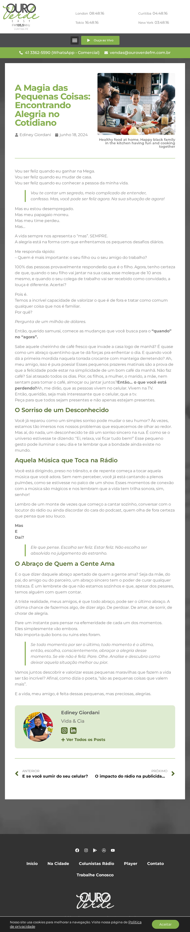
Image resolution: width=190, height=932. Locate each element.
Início (32, 863)
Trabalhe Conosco (95, 875)
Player (130, 863)
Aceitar (165, 924)
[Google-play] (95, 850)
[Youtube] (113, 850)
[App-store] (104, 850)
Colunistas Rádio (96, 863)
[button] (75, 40)
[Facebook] (77, 850)
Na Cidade (58, 863)
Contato (155, 863)
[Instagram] (86, 850)
